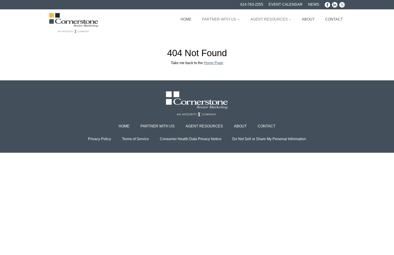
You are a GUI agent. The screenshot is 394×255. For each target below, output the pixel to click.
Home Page (213, 63)
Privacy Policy (99, 139)
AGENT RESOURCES (269, 19)
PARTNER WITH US (219, 19)
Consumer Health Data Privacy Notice (190, 139)
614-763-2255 (251, 4)
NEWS (313, 4)
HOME (186, 19)
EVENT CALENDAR (286, 4)
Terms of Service (135, 139)
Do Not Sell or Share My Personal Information (269, 139)
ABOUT (308, 19)
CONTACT (334, 19)
